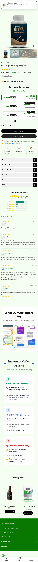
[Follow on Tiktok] (9, 536)
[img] (5, 221)
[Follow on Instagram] (6, 536)
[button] (11, 202)
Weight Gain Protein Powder (28, 507)
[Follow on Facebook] (2, 536)
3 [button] (19, 303)
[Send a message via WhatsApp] (3, 555)
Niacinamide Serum (10, 506)
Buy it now (19, 136)
